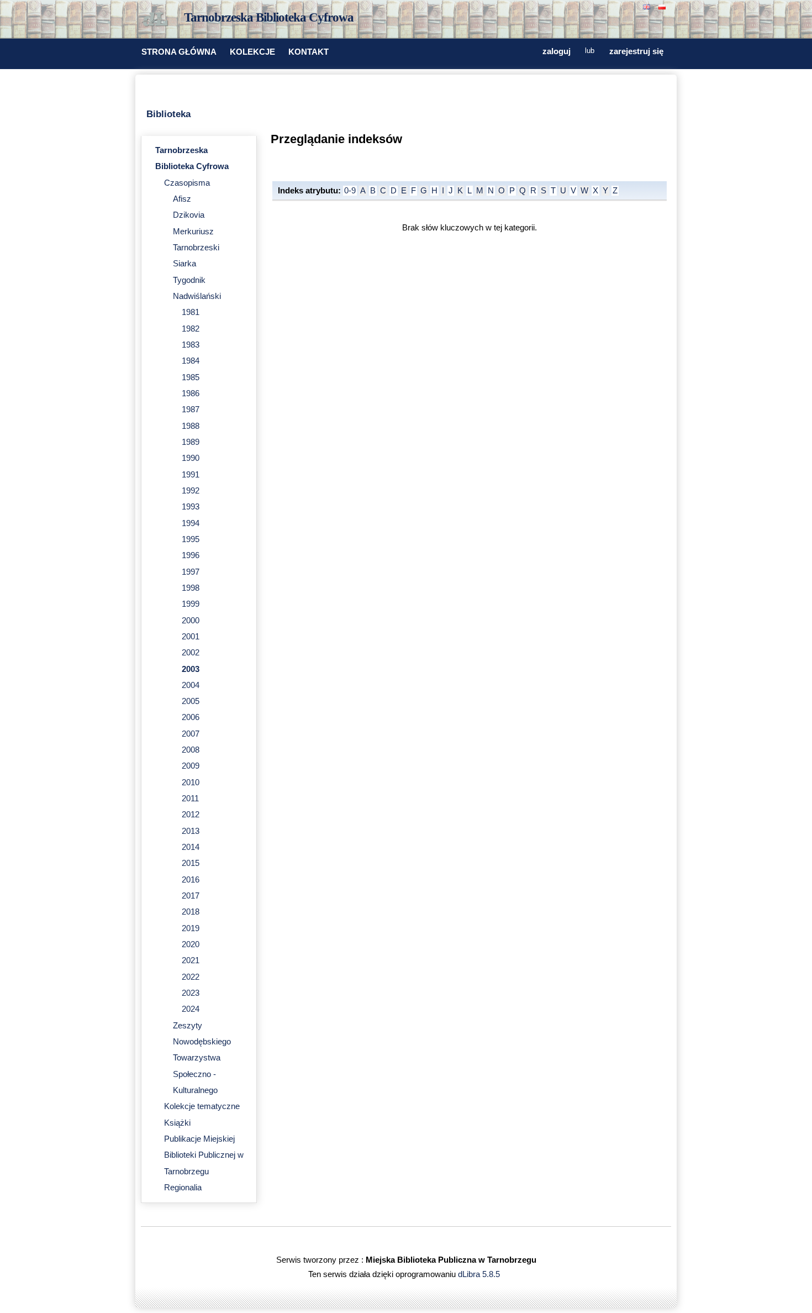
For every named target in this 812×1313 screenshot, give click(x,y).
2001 (190, 636)
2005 (190, 701)
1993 (190, 506)
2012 (190, 814)
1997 (190, 572)
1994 (190, 523)
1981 (190, 312)
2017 (190, 895)
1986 (190, 393)
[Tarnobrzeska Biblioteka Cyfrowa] (157, 19)
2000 (190, 620)
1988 (190, 426)
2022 (190, 977)
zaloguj (556, 51)
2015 (190, 863)
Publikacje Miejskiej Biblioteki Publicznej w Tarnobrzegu (204, 1155)
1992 (190, 490)
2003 (190, 669)
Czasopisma (187, 182)
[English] (648, 6)
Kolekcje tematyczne (202, 1106)
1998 (190, 588)
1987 (190, 409)
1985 (190, 377)
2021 (190, 960)
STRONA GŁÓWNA (179, 52)
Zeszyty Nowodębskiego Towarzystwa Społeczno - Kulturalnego (202, 1058)
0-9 (350, 190)
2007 (190, 733)
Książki (177, 1122)
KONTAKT (308, 52)
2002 (190, 652)
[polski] (663, 6)
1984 (190, 360)
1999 (190, 604)
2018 (190, 911)
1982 (190, 328)
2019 (190, 928)
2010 (190, 782)
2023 (190, 993)
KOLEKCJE (252, 52)
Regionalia (183, 1187)
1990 (190, 458)
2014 (190, 847)
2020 (190, 944)
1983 (190, 344)
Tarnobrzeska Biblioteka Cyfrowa (269, 17)
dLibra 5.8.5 (480, 1274)
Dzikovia (188, 215)
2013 (190, 831)
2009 (190, 765)
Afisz (182, 199)
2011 (190, 798)
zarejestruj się (636, 51)
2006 (190, 717)
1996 (190, 555)
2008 (190, 749)
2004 (190, 685)
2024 (190, 1009)
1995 (190, 539)
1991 (190, 474)
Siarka (184, 263)
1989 (190, 442)
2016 (190, 879)
